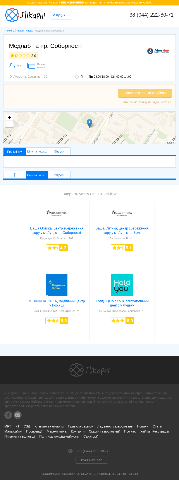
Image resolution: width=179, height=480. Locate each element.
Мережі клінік (57, 431)
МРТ (7, 426)
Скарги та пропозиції (104, 431)
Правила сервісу (80, 426)
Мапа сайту (13, 431)
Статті (157, 426)
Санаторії (90, 436)
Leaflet (170, 142)
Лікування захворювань (115, 426)
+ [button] (9, 117)
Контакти (77, 431)
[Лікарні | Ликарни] (89, 370)
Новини (142, 426)
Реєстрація (160, 431)
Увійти (145, 431)
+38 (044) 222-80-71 (150, 15)
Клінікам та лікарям (49, 426)
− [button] (9, 124)
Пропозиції (34, 431)
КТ (17, 426)
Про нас (130, 431)
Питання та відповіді (19, 436)
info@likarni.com (91, 460)
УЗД (27, 426)
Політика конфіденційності (59, 436)
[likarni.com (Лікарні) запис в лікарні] (25, 15)
